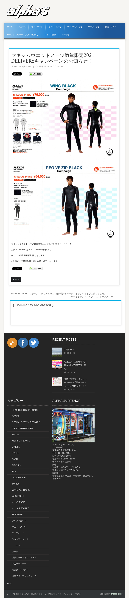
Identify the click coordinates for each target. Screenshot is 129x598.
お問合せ (65, 35)
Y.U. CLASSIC (18, 502)
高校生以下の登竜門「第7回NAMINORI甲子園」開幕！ (75, 365)
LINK (9, 583)
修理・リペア (110, 27)
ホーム (10, 27)
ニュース (22, 27)
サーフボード (37, 27)
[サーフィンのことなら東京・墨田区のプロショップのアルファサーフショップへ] (28, 18)
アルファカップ (19, 521)
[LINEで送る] (35, 74)
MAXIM (15, 434)
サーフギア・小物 (74, 27)
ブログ (15, 551)
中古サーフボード (20, 564)
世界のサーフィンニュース (24, 557)
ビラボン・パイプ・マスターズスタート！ (93, 296)
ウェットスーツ (55, 27)
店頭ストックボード (21, 570)
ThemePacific (117, 594)
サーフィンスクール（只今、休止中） (23, 35)
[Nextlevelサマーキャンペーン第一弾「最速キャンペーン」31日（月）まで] (57, 385)
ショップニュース (20, 539)
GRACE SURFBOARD (22, 428)
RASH (15, 459)
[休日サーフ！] (57, 356)
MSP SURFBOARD (21, 441)
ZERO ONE (17, 514)
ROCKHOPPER (19, 477)
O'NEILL (16, 447)
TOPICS (16, 484)
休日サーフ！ (70, 349)
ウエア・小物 (93, 27)
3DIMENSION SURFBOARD (25, 410)
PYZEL (15, 453)
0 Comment (58, 66)
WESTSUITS (18, 496)
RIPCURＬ (17, 465)
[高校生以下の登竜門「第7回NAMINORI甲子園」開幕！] (57, 368)
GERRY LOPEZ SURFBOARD (26, 422)
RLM (14, 471)
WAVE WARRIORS (21, 490)
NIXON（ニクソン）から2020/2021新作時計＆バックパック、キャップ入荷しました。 (58, 293)
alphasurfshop (28, 66)
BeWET (15, 416)
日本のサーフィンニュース (24, 576)
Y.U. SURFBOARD (20, 508)
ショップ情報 (50, 35)
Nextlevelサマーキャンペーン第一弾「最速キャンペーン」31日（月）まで (75, 382)
